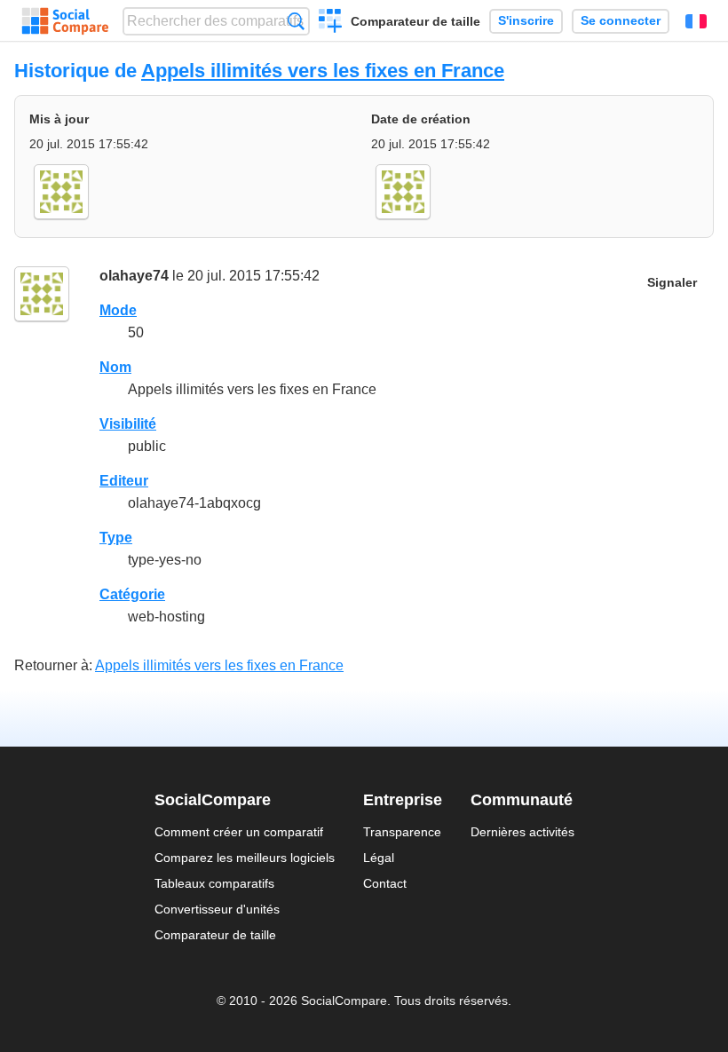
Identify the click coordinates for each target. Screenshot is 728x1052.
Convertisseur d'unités (217, 909)
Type (115, 537)
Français (696, 21)
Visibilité (127, 423)
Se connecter (621, 21)
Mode (118, 310)
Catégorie (132, 594)
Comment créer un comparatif (238, 832)
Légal (378, 857)
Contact (385, 883)
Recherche (296, 20)
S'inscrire (526, 21)
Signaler (672, 282)
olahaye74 (134, 275)
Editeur (123, 480)
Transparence (402, 832)
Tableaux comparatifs (214, 883)
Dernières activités (522, 832)
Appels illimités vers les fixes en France (322, 70)
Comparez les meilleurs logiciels (244, 857)
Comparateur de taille (415, 21)
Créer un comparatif (331, 23)
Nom (115, 367)
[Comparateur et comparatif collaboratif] (65, 21)
